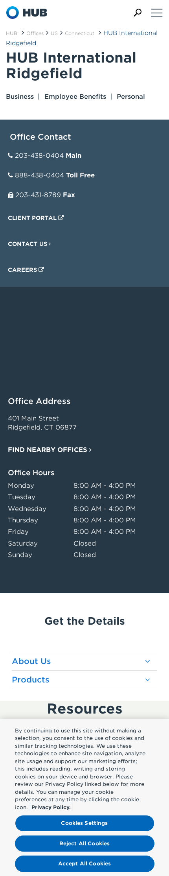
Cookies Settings (84, 823)
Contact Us (28, 244)
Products (31, 679)
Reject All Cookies (84, 843)
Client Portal (33, 218)
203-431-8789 (38, 195)
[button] (137, 13)
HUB (11, 33)
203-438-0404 (39, 155)
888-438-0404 (39, 175)
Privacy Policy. (51, 807)
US (54, 33)
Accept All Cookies (84, 864)
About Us (31, 661)
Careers (23, 270)
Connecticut (79, 33)
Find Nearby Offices (48, 450)
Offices (35, 33)
